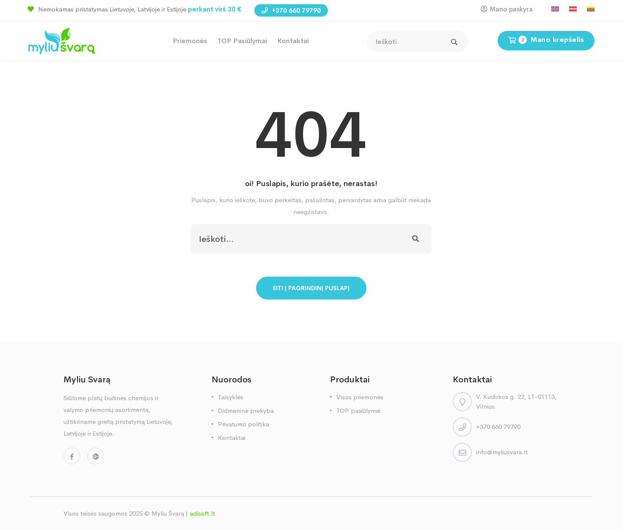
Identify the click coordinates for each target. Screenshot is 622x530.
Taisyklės (230, 397)
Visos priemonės (359, 397)
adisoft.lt (202, 513)
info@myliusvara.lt (502, 452)
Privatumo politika (243, 424)
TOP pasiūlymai (242, 40)
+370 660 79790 (295, 10)
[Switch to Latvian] (573, 8)
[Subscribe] (415, 239)
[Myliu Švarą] (62, 40)
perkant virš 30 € (215, 9)
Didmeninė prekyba (246, 410)
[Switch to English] (555, 8)
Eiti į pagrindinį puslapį (311, 288)
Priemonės (190, 40)
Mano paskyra (511, 9)
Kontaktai (293, 40)
